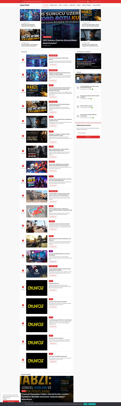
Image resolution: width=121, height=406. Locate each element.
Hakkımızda (72, 5)
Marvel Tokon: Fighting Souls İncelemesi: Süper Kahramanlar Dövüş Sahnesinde (59, 165)
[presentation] (21, 391)
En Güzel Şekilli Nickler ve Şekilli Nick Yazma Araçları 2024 (89, 77)
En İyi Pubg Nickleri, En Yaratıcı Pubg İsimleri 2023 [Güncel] (89, 87)
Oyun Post (24, 5)
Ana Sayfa (45, 5)
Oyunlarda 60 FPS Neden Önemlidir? (58, 301)
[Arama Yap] (77, 1)
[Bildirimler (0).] (99, 1)
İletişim (79, 5)
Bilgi (51, 251)
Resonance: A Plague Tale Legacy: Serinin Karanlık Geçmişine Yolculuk (59, 134)
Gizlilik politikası (92, 404)
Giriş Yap (95, 1)
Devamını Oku (53, 64)
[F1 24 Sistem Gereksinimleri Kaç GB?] (36, 361)
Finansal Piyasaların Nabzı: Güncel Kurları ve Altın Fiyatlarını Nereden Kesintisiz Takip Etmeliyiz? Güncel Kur (90, 26)
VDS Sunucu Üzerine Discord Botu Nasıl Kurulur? (60, 41)
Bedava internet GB (54, 283)
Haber (60, 5)
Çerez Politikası (96, 5)
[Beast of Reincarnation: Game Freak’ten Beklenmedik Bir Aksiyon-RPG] (36, 152)
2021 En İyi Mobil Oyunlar (28, 1)
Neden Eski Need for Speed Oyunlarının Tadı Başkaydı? (60, 239)
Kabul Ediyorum (11, 401)
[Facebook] (81, 1)
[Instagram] (85, 1)
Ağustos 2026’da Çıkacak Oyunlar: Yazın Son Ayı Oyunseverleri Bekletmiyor (60, 179)
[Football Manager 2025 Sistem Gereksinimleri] (36, 324)
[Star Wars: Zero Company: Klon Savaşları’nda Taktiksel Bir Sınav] (91, 35)
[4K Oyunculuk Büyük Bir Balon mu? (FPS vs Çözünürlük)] (36, 256)
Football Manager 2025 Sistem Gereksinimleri (60, 320)
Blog (51, 281)
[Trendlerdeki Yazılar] (21, 1)
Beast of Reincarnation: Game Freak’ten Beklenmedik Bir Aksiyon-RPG (59, 150)
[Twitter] (83, 1)
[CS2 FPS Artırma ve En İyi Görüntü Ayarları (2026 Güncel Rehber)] (30, 35)
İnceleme (65, 5)
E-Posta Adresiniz (82, 133)
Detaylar (5, 399)
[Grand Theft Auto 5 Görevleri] (36, 342)
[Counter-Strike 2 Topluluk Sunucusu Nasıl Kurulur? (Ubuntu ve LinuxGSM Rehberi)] (36, 196)
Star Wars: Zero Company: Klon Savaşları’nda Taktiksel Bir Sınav (90, 45)
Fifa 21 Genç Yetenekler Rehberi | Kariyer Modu (88, 115)
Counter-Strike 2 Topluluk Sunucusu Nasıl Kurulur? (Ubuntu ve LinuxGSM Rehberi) (59, 194)
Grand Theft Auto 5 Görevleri (56, 338)
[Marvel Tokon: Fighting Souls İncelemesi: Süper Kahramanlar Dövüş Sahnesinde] (36, 167)
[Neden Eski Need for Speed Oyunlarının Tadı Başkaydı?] (36, 241)
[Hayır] (119, 404)
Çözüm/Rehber (47, 37)
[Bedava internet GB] (36, 288)
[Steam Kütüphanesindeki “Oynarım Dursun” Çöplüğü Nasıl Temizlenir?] (36, 271)
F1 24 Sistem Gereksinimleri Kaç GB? (58, 356)
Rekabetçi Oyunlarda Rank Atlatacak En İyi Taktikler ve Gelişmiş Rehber (28, 26)
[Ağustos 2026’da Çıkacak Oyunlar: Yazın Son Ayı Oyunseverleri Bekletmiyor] (36, 181)
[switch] (88, 2)
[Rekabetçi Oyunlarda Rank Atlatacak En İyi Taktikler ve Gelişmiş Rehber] (30, 15)
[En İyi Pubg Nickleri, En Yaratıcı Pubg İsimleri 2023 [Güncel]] (88, 61)
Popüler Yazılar (53, 5)
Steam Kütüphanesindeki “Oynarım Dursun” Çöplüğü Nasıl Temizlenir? (60, 269)
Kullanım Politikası (86, 5)
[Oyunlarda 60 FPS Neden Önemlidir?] (36, 306)
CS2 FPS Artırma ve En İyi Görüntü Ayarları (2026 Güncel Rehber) (29, 45)
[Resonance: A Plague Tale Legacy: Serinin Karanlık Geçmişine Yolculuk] (36, 137)
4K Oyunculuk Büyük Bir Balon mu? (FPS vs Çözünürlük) (59, 254)
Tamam (85, 404)
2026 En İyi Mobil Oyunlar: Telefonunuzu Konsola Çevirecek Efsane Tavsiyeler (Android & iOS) (60, 210)
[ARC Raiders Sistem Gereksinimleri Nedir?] (36, 226)
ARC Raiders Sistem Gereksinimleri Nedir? (59, 224)
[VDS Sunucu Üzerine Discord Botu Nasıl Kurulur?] (36, 61)
